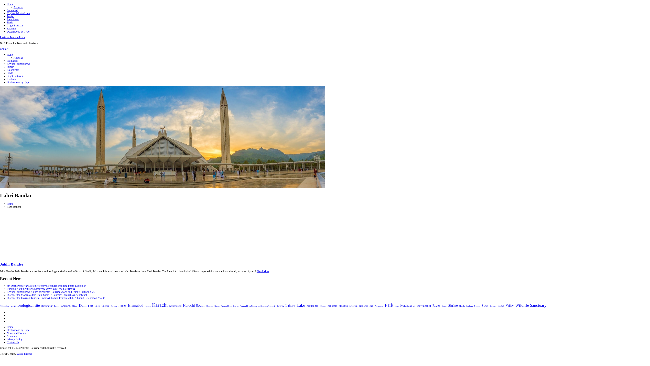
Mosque (332, 305)
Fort (90, 305)
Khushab (209, 306)
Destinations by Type (18, 31)
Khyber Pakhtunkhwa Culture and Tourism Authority (254, 306)
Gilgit (97, 306)
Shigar (444, 306)
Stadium (469, 306)
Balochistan (13, 19)
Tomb (501, 305)
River (436, 305)
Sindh (10, 22)
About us (18, 7)
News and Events (16, 333)
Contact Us (13, 342)
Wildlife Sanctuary (530, 305)
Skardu (462, 306)
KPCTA (280, 306)
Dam (82, 305)
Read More (263, 271)
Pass (397, 306)
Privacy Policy (14, 339)
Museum (353, 306)
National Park (366, 305)
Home (10, 4)
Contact (4, 48)
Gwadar (114, 306)
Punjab (10, 16)
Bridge (56, 306)
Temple (493, 306)
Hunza (122, 305)
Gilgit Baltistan (15, 25)
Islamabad (12, 10)
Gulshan (105, 305)
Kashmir (11, 28)
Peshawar (408, 305)
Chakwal (66, 305)
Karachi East (175, 305)
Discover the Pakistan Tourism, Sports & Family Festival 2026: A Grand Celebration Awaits (56, 298)
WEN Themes (24, 353)
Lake (301, 305)
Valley (510, 305)
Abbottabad (4, 306)
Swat (485, 305)
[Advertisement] (325, 235)
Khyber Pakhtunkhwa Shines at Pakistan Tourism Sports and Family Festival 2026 (51, 291)
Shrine (453, 305)
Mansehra (312, 305)
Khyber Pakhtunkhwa (18, 13)
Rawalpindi (424, 305)
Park (389, 305)
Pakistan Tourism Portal (12, 37)
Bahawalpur (47, 306)
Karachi (160, 305)
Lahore (290, 305)
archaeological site (25, 305)
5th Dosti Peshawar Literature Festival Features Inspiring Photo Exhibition (46, 285)
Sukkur (477, 306)
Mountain (343, 305)
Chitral (74, 306)
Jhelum (147, 306)
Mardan (323, 306)
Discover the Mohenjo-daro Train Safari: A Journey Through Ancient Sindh (47, 294)
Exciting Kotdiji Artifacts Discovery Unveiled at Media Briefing (41, 288)
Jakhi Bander (12, 264)
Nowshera (379, 306)
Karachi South (193, 305)
